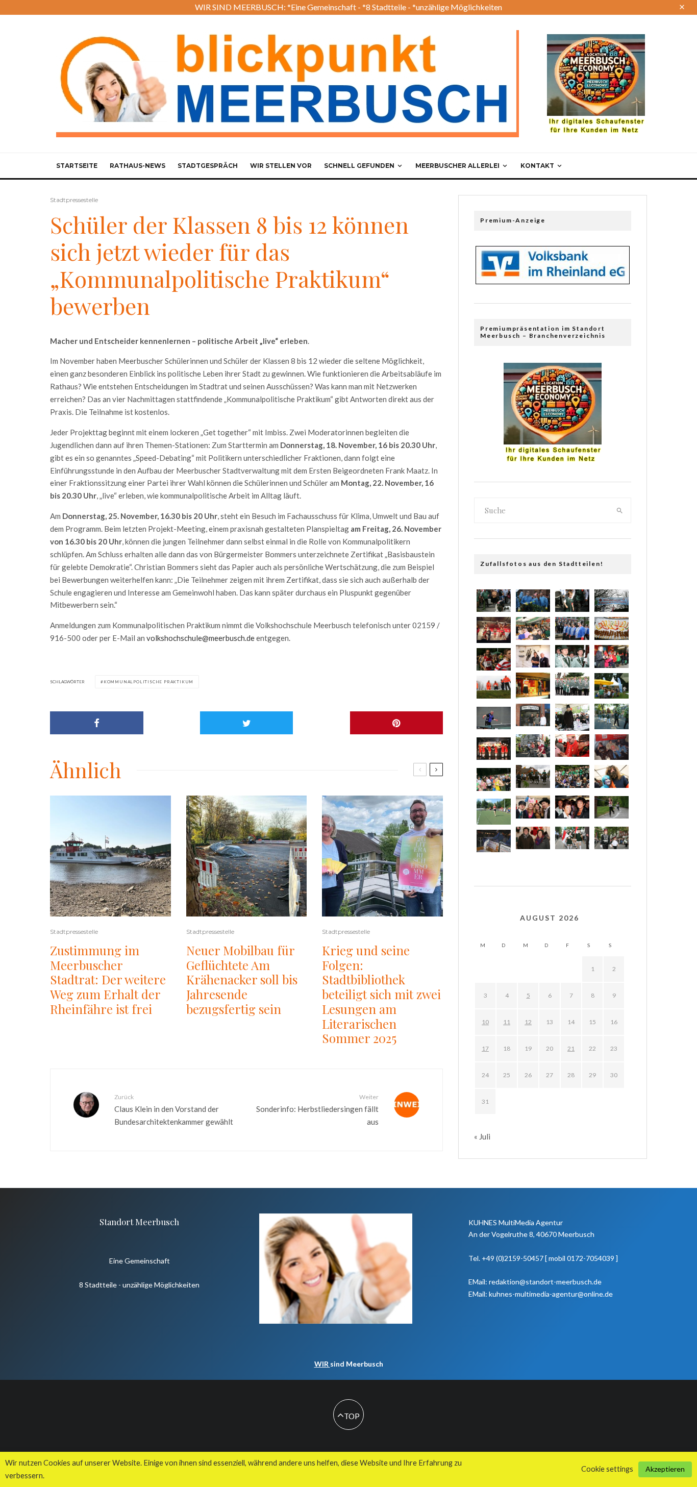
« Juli (482, 1136)
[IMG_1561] (572, 656)
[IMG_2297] (533, 745)
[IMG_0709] (494, 600)
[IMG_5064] (533, 628)
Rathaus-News (137, 165)
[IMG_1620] (533, 776)
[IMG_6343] (494, 779)
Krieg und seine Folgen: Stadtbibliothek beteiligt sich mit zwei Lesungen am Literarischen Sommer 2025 (381, 994)
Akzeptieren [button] (665, 1469)
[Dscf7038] (611, 716)
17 (485, 1048)
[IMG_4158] (572, 807)
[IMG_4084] (533, 715)
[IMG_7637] (611, 656)
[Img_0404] (494, 748)
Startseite (76, 165)
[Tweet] (246, 722)
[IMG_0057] (611, 776)
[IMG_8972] (611, 600)
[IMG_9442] (572, 717)
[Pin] (396, 722)
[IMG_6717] (572, 838)
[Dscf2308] (611, 747)
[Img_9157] (494, 841)
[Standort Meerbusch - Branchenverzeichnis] (596, 38)
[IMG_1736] (533, 600)
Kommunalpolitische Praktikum (148, 681)
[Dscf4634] (533, 685)
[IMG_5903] (533, 807)
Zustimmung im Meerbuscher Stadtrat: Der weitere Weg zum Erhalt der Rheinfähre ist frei (108, 980)
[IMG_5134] (572, 600)
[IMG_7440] (611, 628)
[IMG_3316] (611, 838)
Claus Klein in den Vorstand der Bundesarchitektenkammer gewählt (173, 1109)
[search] (620, 510)
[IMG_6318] (572, 684)
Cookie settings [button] (607, 1469)
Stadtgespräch (208, 165)
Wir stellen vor (281, 165)
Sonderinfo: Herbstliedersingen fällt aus (317, 1109)
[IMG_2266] (533, 656)
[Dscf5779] (494, 811)
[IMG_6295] (611, 807)
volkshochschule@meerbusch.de (200, 637)
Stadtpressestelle (74, 200)
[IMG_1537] (572, 628)
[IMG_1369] (494, 659)
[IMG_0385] (572, 776)
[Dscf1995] (494, 629)
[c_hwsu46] (494, 687)
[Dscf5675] (611, 686)
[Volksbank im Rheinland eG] (553, 281)
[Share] (96, 722)
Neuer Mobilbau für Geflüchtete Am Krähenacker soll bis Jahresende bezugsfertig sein (241, 980)
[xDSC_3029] (494, 718)
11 (506, 1022)
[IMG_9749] (533, 838)
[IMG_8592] (572, 745)
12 (528, 1022)
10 (485, 1022)
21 (571, 1048)
